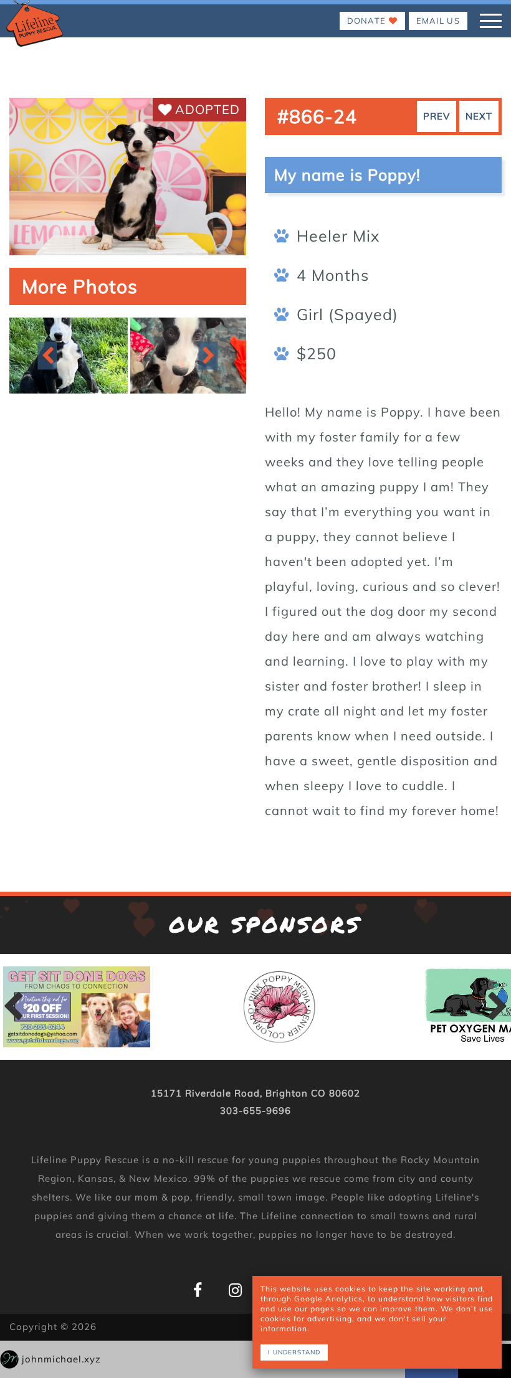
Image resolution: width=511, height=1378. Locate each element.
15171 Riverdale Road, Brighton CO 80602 (255, 1093)
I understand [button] (294, 1352)
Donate (368, 21)
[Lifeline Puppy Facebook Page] (198, 1291)
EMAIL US (438, 21)
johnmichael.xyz (61, 1359)
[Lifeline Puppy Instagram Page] (235, 1291)
